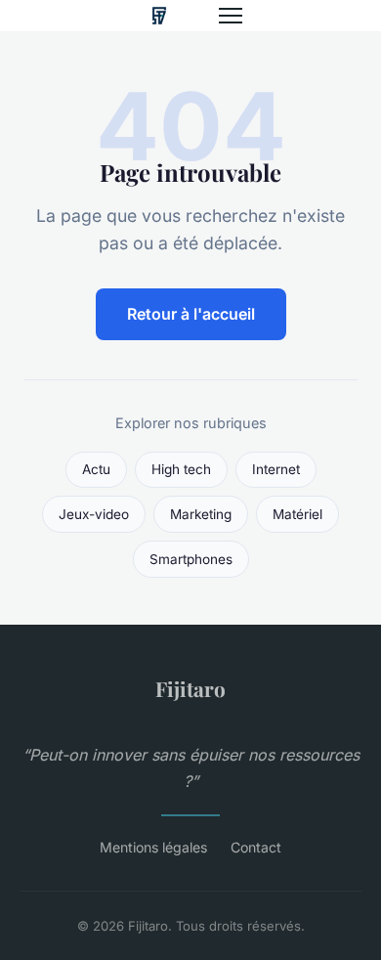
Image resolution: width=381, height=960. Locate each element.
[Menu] (230, 15)
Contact (256, 847)
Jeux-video (94, 514)
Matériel (297, 514)
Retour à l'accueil (191, 314)
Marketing (201, 514)
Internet (276, 469)
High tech (181, 469)
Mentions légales (153, 847)
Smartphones (191, 559)
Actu (96, 469)
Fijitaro (190, 688)
